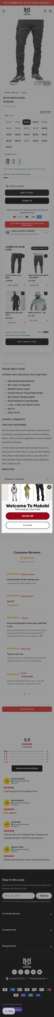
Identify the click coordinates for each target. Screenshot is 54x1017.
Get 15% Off (27, 516)
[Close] (49, 487)
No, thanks (27, 525)
